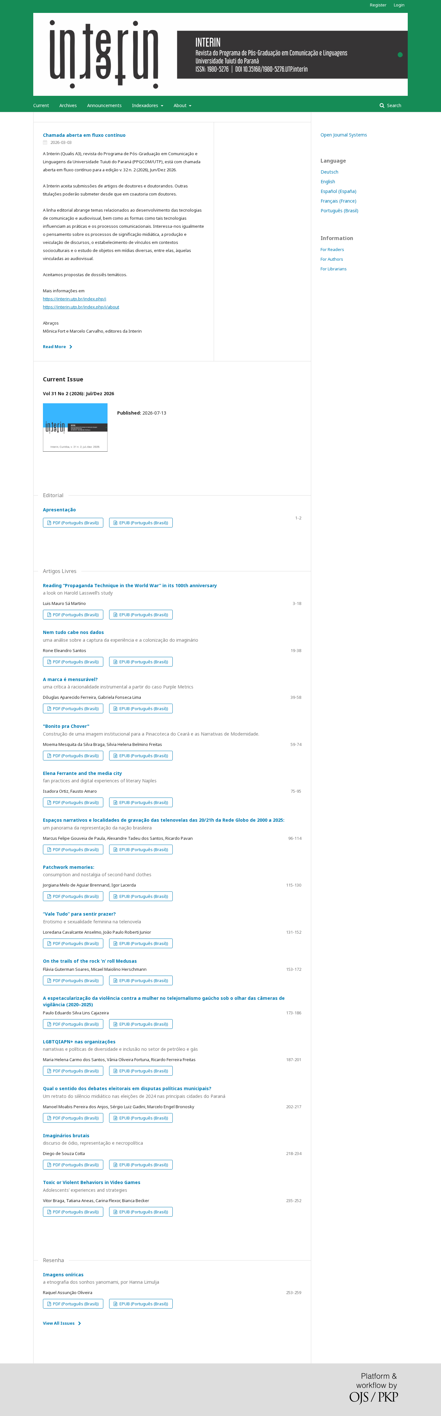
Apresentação (59, 510)
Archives (68, 105)
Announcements (104, 105)
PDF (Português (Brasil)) (75, 523)
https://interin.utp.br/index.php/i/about (81, 307)
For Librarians (334, 269)
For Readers (332, 249)
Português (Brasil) (339, 210)
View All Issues (59, 1323)
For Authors (332, 259)
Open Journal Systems (344, 135)
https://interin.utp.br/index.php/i (74, 299)
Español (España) (338, 191)
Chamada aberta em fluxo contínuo (84, 135)
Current (41, 105)
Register (378, 5)
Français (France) (338, 201)
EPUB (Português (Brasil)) (143, 523)
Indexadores (145, 105)
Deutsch (329, 172)
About (181, 105)
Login (399, 5)
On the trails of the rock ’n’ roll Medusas (90, 961)
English (328, 181)
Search (393, 105)
